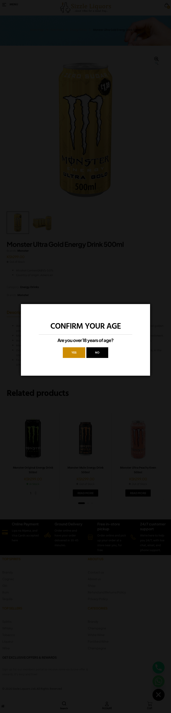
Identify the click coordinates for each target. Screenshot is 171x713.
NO (97, 352)
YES (74, 352)
